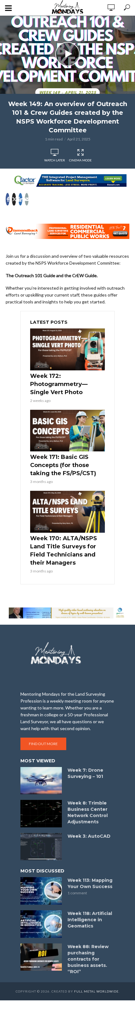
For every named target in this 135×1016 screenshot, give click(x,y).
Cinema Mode (80, 160)
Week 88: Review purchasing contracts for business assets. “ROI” (88, 959)
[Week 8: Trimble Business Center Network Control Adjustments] (41, 813)
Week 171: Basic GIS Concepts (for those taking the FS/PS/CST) (63, 465)
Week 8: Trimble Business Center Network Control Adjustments (88, 812)
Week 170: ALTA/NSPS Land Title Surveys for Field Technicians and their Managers (63, 550)
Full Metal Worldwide (96, 991)
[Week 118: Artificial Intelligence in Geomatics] (41, 924)
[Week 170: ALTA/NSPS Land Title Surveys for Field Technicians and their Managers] (67, 512)
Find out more (43, 743)
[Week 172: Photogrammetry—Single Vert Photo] (67, 349)
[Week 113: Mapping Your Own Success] (41, 891)
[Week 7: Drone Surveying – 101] (41, 781)
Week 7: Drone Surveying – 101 (85, 773)
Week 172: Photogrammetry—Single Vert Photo (59, 384)
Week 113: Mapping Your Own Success (90, 883)
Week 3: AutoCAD (89, 836)
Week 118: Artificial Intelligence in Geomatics (90, 920)
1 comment (77, 893)
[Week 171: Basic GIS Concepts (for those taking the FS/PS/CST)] (67, 431)
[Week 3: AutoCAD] (41, 847)
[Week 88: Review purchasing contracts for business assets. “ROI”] (41, 957)
